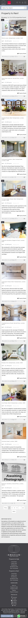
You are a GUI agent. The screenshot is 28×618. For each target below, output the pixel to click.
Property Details (22, 53)
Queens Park (14, 563)
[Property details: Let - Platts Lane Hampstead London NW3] (14, 35)
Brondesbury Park (14, 566)
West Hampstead (14, 568)
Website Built (16, 615)
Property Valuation (14, 592)
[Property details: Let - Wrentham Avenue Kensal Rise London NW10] (14, 75)
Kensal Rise (14, 561)
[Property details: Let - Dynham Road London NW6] (14, 438)
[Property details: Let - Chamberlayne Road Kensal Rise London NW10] (14, 320)
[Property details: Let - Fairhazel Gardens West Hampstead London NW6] (14, 156)
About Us (14, 585)
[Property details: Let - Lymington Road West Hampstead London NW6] (14, 279)
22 (23, 508)
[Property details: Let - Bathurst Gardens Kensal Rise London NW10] (14, 481)
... (19, 508)
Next (14, 511)
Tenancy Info (16, 41)
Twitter (14, 599)
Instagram (14, 600)
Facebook (14, 597)
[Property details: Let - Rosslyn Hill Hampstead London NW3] (14, 360)
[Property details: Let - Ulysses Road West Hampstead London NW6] (14, 115)
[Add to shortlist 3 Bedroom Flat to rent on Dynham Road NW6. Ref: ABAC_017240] (24, 460)
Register (14, 590)
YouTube (14, 603)
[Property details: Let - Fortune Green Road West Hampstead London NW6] (14, 196)
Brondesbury (14, 565)
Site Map (15, 616)
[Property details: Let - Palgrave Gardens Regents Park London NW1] (14, 237)
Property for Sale (14, 587)
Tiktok (14, 605)
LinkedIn (15, 602)
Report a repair (6, 616)
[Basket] (17, 2)
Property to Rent (14, 588)
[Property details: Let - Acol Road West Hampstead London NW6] (14, 400)
